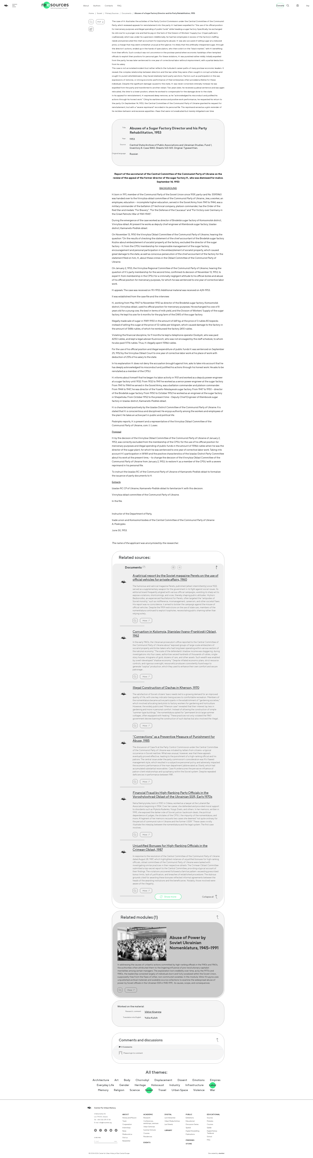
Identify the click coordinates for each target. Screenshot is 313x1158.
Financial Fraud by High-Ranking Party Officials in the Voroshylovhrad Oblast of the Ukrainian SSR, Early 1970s (172, 794)
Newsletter (126, 1141)
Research (146, 1118)
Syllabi (209, 1128)
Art (116, 1080)
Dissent (182, 1080)
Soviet (99, 13)
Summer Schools (149, 1130)
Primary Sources (112, 13)
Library (168, 1130)
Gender (124, 1085)
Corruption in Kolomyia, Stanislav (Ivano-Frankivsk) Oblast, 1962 (175, 633)
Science (135, 1090)
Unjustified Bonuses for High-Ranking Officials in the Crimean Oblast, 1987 (170, 847)
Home (91, 13)
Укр (307, 6)
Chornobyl (142, 1080)
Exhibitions (190, 1118)
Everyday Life (105, 1085)
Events (146, 1142)
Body (127, 1080)
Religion (119, 1090)
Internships (126, 1128)
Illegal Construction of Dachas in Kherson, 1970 (166, 687)
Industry (174, 1085)
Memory (103, 1090)
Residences (147, 1136)
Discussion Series (192, 1124)
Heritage (140, 1085)
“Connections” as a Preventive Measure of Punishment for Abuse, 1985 (174, 738)
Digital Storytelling (192, 1131)
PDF (99, 22)
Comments (126, 1047)
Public (189, 1114)
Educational (190, 1121)
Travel (162, 1090)
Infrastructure (194, 1085)
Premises (190, 1140)
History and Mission (129, 1118)
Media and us (127, 1134)
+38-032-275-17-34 (103, 1120)
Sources (210, 1118)
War (212, 1090)
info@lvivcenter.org (105, 1122)
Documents (126, 13)
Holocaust (157, 1085)
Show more (170, 896)
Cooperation (127, 1124)
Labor (212, 1085)
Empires (215, 1080)
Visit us (125, 1137)
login (131, 1053)
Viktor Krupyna (153, 1011)
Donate (280, 5)
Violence (199, 1090)
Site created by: (216, 1153)
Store (189, 1144)
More (145, 621)
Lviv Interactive (170, 1118)
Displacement (163, 1080)
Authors (96, 6)
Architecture (101, 1080)
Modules (210, 1121)
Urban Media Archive (172, 1121)
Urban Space (180, 1090)
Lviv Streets (169, 1124)
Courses (146, 1133)
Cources (210, 1124)
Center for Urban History (105, 1108)
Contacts (109, 6)
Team (124, 1121)
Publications (190, 1134)
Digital (168, 1114)
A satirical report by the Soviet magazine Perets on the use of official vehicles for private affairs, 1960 (175, 577)
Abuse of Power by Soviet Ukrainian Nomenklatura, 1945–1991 (194, 942)
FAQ (119, 6)
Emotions (198, 1080)
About (86, 6)
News (124, 1131)
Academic (148, 1114)
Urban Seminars (149, 1127)
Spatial (188, 1128)
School (209, 1136)
